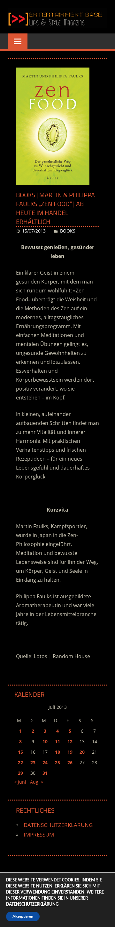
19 (70, 752)
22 (20, 762)
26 (70, 762)
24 (45, 762)
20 (82, 752)
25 (57, 762)
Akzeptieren (22, 916)
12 (70, 741)
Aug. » (36, 782)
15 (20, 752)
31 (45, 773)
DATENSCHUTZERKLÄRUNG (58, 825)
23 (32, 762)
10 (45, 741)
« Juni (20, 782)
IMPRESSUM (39, 834)
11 (57, 741)
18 (57, 752)
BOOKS (67, 231)
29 (20, 773)
